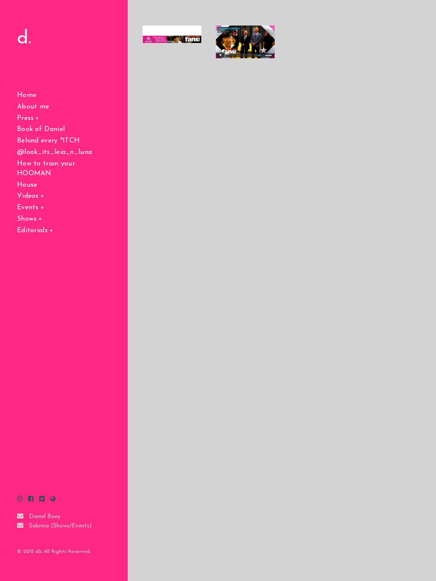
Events (28, 207)
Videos (28, 196)
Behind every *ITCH (48, 140)
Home (26, 95)
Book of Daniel (41, 129)
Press (25, 118)
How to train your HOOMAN (46, 168)
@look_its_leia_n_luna (54, 152)
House (27, 185)
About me (33, 106)
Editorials (32, 230)
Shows (27, 219)
